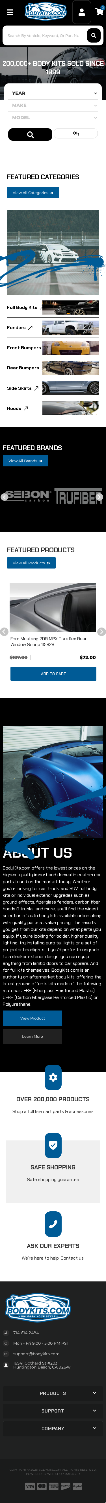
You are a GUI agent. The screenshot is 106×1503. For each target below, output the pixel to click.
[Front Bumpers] (70, 348)
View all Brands (23, 460)
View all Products (29, 563)
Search (30, 134)
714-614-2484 (26, 1332)
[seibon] (28, 496)
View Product (32, 1018)
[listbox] (53, 93)
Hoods (14, 408)
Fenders (16, 327)
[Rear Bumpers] (70, 368)
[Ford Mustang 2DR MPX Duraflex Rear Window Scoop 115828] (53, 607)
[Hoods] (70, 408)
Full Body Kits (22, 307)
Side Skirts (19, 388)
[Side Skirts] (70, 388)
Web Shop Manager (63, 1474)
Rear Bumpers (23, 368)
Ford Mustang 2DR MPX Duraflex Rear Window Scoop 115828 (48, 641)
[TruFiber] (78, 496)
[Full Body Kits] (70, 307)
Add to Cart (53, 673)
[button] (53, 1393)
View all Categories (31, 192)
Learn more (32, 1036)
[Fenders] (70, 328)
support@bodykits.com (36, 1354)
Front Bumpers (24, 347)
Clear (76, 133)
